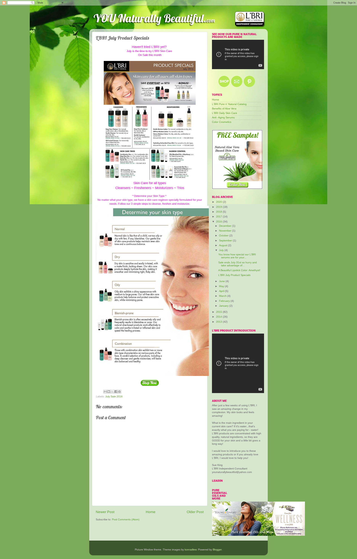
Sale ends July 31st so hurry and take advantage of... (237, 264)
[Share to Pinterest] (119, 391)
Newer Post (105, 512)
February (225, 301)
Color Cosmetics (221, 122)
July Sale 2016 (114, 396)
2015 (219, 312)
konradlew (191, 549)
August (223, 245)
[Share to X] (112, 391)
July (221, 250)
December (225, 225)
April (222, 291)
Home (150, 512)
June (222, 281)
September (226, 240)
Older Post (195, 512)
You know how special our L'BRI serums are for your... (237, 256)
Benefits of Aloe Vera (224, 108)
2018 (219, 211)
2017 (219, 216)
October (224, 235)
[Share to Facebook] (116, 391)
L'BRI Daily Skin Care (224, 113)
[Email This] (105, 391)
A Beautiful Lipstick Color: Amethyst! (239, 270)
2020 (219, 202)
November (225, 230)
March (223, 296)
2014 (219, 316)
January (224, 305)
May (222, 286)
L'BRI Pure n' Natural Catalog (229, 104)
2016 (219, 221)
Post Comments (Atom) (125, 519)
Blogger (217, 549)
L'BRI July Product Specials (234, 275)
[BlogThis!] (109, 391)
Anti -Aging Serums (223, 117)
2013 (219, 321)
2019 (219, 207)
